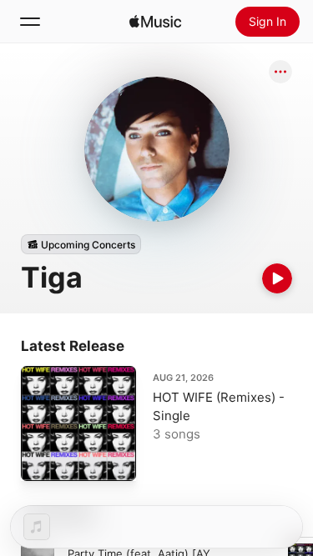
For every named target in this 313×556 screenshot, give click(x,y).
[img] (155, 21)
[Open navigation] (30, 21)
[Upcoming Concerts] (81, 244)
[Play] (277, 278)
